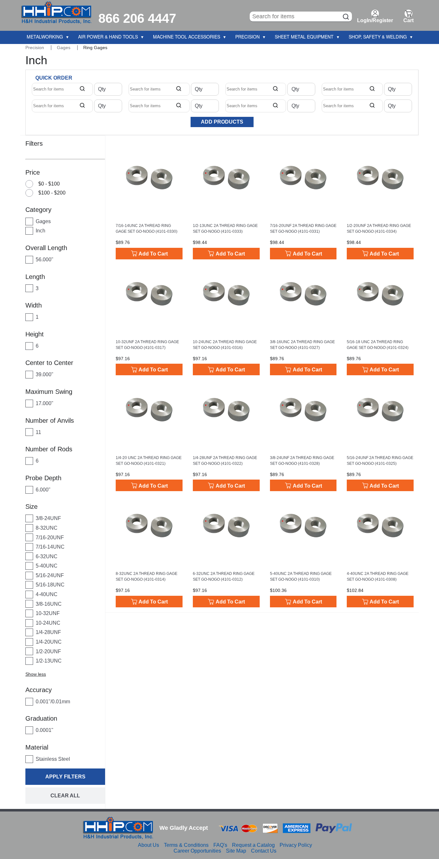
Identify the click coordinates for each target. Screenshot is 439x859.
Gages (64, 47)
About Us (148, 845)
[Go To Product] (149, 177)
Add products (222, 122)
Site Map (236, 851)
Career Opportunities (197, 851)
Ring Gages (95, 47)
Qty (102, 89)
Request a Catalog (253, 845)
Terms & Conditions (186, 845)
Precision (35, 47)
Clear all (65, 795)
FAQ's (220, 845)
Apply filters (65, 776)
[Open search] (82, 89)
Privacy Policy (296, 845)
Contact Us (263, 851)
